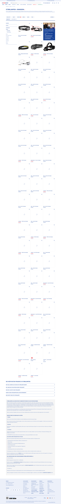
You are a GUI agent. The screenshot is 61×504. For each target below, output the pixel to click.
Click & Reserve (25, 484)
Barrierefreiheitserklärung (26, 491)
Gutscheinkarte (33, 486)
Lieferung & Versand (25, 482)
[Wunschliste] (56, 2)
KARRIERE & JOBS (41, 490)
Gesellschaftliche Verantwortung (41, 488)
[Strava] (20, 490)
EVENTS (32, 493)
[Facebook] (9, 490)
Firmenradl (41, 491)
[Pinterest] (15, 490)
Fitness (49, 488)
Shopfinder (40, 483)
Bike (48, 483)
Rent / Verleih (41, 493)
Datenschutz (31, 497)
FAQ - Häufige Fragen (26, 488)
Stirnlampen (8, 30)
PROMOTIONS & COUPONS (34, 491)
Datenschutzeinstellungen (30, 498)
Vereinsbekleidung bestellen (51, 491)
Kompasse (7, 39)
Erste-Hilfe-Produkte (8, 35)
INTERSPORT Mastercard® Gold (34, 485)
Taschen (7, 43)
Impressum (26, 497)
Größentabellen (50, 489)
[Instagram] (7, 490)
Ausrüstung (7, 6)
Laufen (48, 484)
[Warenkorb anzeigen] (58, 2)
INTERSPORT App (33, 483)
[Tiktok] (11, 490)
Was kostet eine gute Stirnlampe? (13, 395)
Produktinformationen (50, 490)
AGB (28, 497)
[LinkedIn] (17, 490)
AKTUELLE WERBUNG (34, 490)
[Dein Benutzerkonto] (54, 2)
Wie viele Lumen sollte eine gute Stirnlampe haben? (16, 384)
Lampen (10, 6)
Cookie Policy (34, 497)
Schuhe (7, 25)
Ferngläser (7, 36)
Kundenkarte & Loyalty (34, 482)
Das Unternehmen (41, 482)
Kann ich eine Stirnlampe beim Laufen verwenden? (16, 392)
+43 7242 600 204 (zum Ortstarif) (10, 482)
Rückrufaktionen (25, 489)
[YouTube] (13, 490)
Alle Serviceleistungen (50, 482)
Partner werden (41, 484)
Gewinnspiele (33, 487)
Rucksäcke (7, 40)
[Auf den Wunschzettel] (29, 23)
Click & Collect (25, 483)
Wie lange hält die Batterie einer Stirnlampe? (15, 387)
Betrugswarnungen (25, 490)
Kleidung (7, 23)
